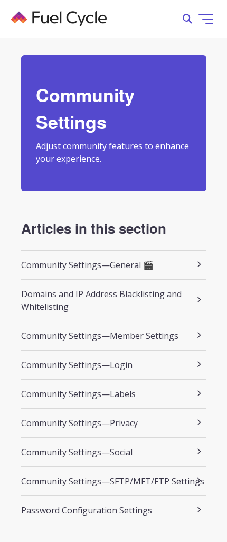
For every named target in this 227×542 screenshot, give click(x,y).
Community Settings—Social (77, 452)
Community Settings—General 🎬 (87, 265)
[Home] (59, 19)
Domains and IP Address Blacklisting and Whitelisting (101, 300)
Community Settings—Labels (78, 394)
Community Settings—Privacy (79, 423)
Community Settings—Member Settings (99, 336)
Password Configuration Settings (86, 510)
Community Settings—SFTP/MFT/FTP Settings (112, 481)
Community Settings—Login (77, 365)
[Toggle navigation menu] (205, 19)
